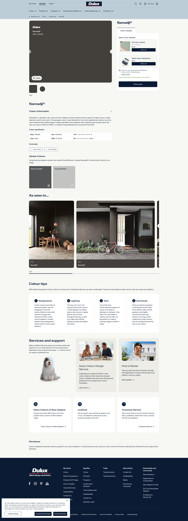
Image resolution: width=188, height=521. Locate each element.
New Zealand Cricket (150, 485)
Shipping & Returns (72, 514)
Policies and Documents (88, 514)
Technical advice (109, 476)
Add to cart (144, 50)
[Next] (112, 52)
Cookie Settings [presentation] (132, 514)
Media (125, 480)
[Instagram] (35, 483)
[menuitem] (33, 11)
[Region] (140, 4)
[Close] (67, 500)
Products (86, 476)
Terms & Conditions (106, 514)
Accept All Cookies (60, 514)
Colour (65, 472)
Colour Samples (126, 31)
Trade (51, 4)
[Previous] (29, 226)
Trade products (108, 472)
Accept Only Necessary (43, 514)
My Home (32, 4)
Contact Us (67, 496)
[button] (37, 78)
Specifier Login (88, 502)
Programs (86, 480)
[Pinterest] (41, 483)
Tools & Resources (90, 490)
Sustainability (68, 492)
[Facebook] (29, 483)
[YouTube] (47, 483)
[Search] (136, 4)
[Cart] (157, 4)
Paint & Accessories (70, 476)
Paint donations (148, 474)
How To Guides (69, 484)
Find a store (138, 84)
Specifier (42, 4)
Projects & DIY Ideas (70, 480)
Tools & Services (69, 488)
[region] (36, 508)
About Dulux (128, 468)
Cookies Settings (13, 514)
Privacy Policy (119, 514)
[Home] (30, 16)
